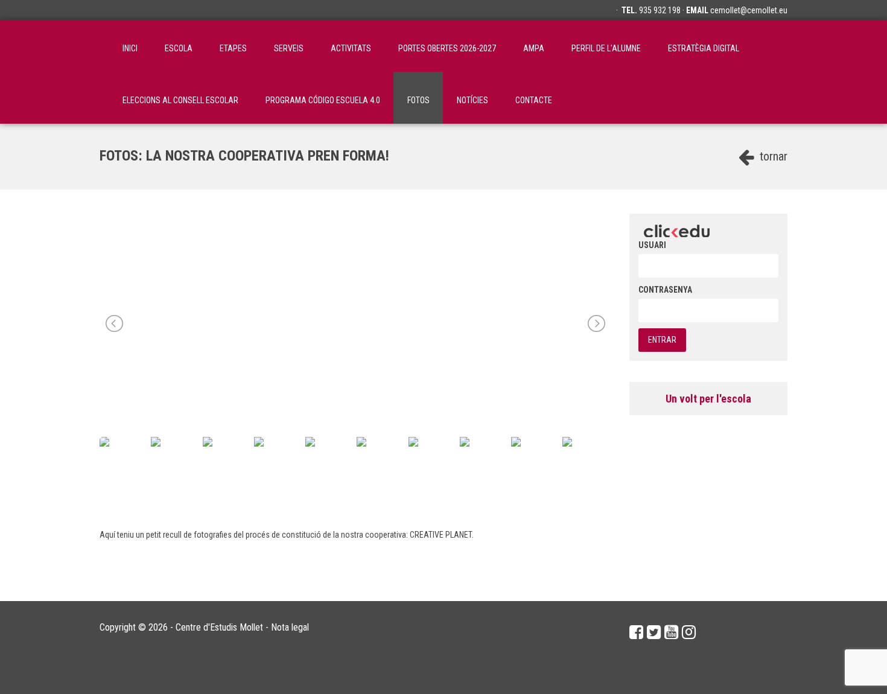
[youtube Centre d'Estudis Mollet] (671, 632)
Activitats (351, 48)
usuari (652, 245)
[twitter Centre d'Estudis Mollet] (654, 632)
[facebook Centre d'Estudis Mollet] (636, 632)
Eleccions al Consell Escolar (180, 100)
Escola (178, 48)
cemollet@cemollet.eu (748, 10)
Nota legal (290, 627)
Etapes (233, 48)
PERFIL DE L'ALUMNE (606, 48)
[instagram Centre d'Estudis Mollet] (689, 632)
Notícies (472, 100)
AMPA (533, 48)
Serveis (289, 48)
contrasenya (665, 289)
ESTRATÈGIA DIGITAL (703, 48)
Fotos (418, 100)
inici (130, 48)
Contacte (533, 100)
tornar (772, 156)
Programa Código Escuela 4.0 (322, 100)
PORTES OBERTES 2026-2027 (447, 48)
